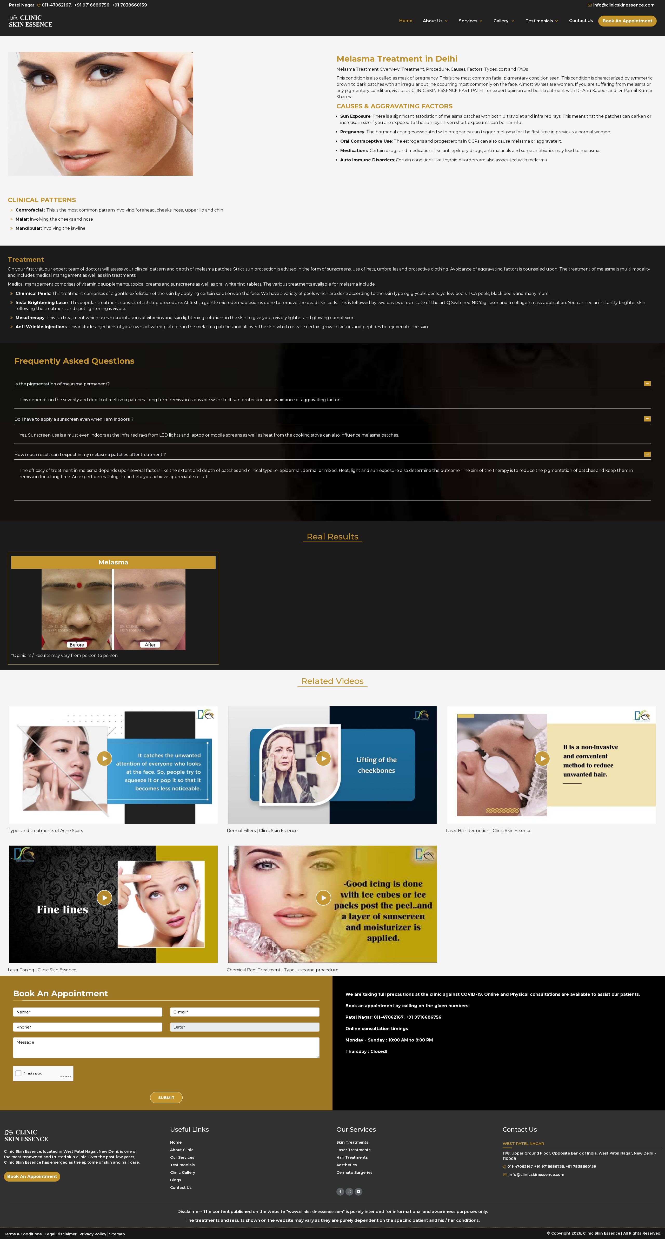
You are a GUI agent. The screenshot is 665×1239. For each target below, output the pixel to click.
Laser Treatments (353, 1150)
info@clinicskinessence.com (623, 5)
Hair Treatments (352, 1157)
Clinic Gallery (182, 1172)
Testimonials (539, 20)
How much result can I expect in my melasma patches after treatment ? (90, 454)
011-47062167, (56, 5)
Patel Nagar (22, 5)
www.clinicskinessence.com (315, 1211)
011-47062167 (519, 1166)
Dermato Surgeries (354, 1172)
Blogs (175, 1180)
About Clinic (182, 1150)
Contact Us (581, 20)
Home (406, 20)
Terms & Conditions (23, 1234)
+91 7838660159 (129, 5)
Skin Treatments (352, 1142)
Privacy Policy (92, 1234)
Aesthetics (346, 1165)
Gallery (501, 20)
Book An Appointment (627, 20)
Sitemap (117, 1234)
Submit (166, 1097)
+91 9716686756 (91, 5)
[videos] (113, 764)
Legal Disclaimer (61, 1234)
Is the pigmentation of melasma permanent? (62, 383)
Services (468, 20)
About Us (433, 20)
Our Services (182, 1157)
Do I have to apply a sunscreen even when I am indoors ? (74, 419)
